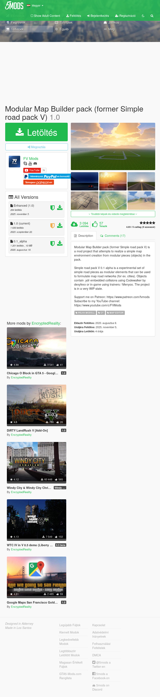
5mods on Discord (100, 687)
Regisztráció (127, 15)
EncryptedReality (46, 323)
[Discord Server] (35, 163)
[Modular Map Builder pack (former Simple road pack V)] (113, 146)
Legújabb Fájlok (69, 625)
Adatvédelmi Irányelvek (100, 634)
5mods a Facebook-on (101, 676)
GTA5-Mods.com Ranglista (70, 676)
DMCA (96, 655)
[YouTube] (30, 163)
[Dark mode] (143, 15)
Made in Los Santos (18, 628)
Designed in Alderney (19, 623)
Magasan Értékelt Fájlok (70, 664)
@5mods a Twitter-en (101, 664)
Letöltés (41, 132)
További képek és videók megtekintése (112, 214)
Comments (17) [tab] (114, 235)
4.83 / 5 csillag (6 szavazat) (140, 227)
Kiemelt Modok (69, 632)
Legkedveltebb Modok (69, 641)
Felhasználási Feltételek (101, 646)
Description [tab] (85, 235)
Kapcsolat (98, 625)
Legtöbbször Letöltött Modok (69, 653)
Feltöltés (75, 15)
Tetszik (103, 226)
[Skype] (25, 163)
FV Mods (30, 158)
